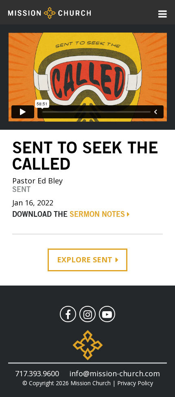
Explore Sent (84, 259)
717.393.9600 (37, 373)
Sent (21, 190)
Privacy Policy (135, 383)
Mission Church (90, 383)
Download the (68, 214)
